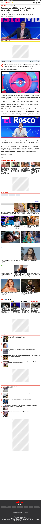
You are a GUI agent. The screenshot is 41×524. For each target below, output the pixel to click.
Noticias (14, 507)
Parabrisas (37, 507)
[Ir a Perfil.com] (37, 1)
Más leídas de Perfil (6, 385)
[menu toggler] (2, 2)
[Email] (38, 61)
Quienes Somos (15, 510)
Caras (9, 507)
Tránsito (26, 512)
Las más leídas (5, 335)
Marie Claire (20, 507)
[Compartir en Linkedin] (36, 61)
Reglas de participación (17, 512)
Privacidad (29, 510)
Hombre (31, 507)
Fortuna (25, 507)
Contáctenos (22, 510)
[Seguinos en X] (39, 3)
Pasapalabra (27, 64)
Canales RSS (7, 510)
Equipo (34, 510)
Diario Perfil (4, 507)
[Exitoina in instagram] (34, 3)
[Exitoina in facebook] (36, 3)
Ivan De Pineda (4, 195)
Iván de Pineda (36, 64)
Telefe (18, 195)
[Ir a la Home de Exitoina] (8, 3)
